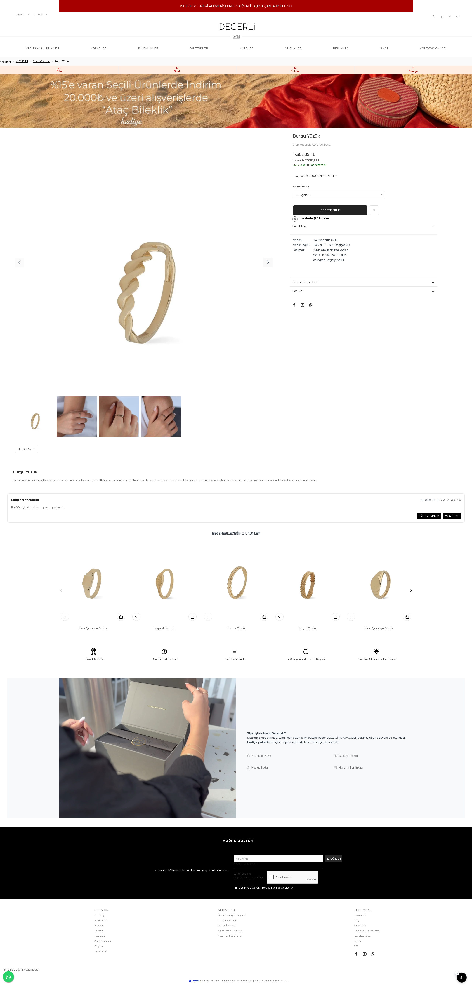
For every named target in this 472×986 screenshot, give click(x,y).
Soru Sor (297, 291)
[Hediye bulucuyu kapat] (457, 973)
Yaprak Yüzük (164, 628)
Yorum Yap (452, 515)
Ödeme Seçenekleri (304, 282)
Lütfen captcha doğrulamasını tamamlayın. (249, 875)
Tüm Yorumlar (429, 515)
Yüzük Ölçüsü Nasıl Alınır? (318, 176)
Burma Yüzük (236, 628)
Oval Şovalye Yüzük (379, 628)
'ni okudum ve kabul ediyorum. (267, 887)
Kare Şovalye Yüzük (93, 628)
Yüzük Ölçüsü (301, 186)
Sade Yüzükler (41, 61)
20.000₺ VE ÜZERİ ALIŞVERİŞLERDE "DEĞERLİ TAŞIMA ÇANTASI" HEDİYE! (236, 6)
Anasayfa (5, 61)
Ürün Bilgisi (299, 226)
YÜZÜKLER (22, 61)
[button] (19, 262)
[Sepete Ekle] (121, 617)
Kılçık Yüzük (308, 628)
